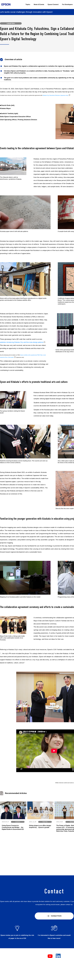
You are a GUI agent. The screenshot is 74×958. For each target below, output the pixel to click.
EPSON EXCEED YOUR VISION (5, 4)
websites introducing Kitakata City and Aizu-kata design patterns (21, 342)
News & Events (39, 4)
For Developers (67, 4)
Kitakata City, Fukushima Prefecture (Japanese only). (55, 95)
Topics (28, 4)
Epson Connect (53, 4)
